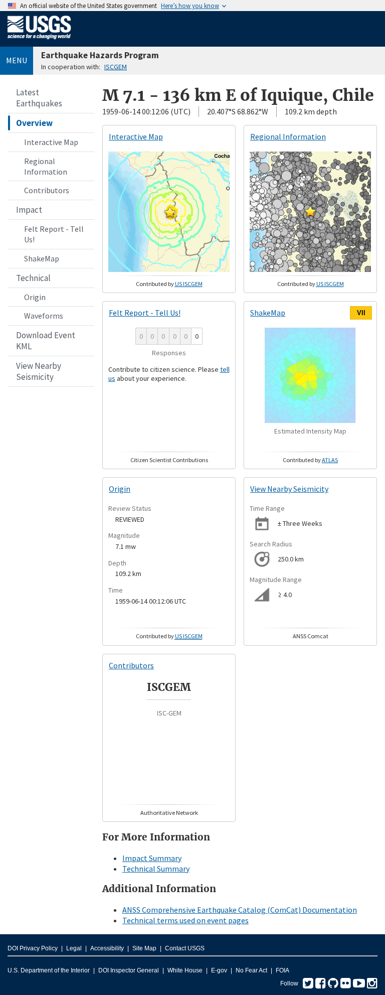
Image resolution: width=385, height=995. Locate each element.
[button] (170, 212)
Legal (74, 948)
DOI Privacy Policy (33, 948)
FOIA (282, 970)
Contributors (46, 190)
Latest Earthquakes (39, 98)
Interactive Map (51, 142)
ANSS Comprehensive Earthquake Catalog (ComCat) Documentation (239, 910)
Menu (16, 60)
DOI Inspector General (128, 970)
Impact (29, 209)
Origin (35, 297)
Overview (34, 122)
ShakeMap (41, 258)
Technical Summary (155, 869)
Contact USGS (185, 948)
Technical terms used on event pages (185, 920)
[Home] (39, 41)
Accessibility (107, 948)
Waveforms (43, 316)
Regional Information (45, 166)
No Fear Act (251, 970)
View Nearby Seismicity (38, 371)
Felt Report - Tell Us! (54, 234)
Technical (33, 277)
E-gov (219, 970)
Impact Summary (151, 858)
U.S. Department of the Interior (49, 970)
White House (185, 970)
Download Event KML (45, 341)
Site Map (144, 948)
